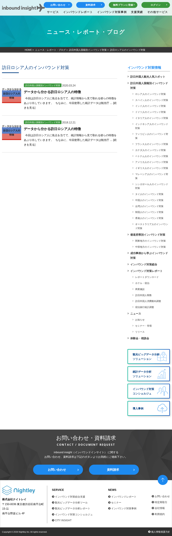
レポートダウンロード (147, 277)
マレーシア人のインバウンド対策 (151, 176)
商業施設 (140, 289)
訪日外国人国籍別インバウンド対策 (88, 50)
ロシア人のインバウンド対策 (150, 94)
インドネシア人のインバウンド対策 (151, 126)
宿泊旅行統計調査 (144, 307)
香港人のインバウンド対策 (149, 218)
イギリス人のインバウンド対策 (151, 168)
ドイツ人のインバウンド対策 (150, 112)
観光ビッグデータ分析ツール (71, 502)
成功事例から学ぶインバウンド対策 (149, 255)
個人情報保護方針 (160, 531)
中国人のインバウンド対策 (149, 200)
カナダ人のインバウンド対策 (150, 150)
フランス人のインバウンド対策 (151, 144)
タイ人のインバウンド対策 (149, 194)
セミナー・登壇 (143, 325)
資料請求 (90, 5)
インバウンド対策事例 (112, 12)
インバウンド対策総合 (143, 264)
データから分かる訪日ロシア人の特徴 (52, 92)
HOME (28, 50)
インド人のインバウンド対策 (150, 106)
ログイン (156, 5)
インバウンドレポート (78, 12)
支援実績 (137, 12)
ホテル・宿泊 (142, 283)
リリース (140, 331)
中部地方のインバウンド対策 (150, 246)
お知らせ (140, 319)
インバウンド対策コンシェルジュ (74, 514)
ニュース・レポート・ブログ (50, 50)
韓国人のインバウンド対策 (149, 212)
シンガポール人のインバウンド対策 (151, 186)
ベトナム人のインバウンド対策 (151, 156)
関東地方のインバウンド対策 (150, 240)
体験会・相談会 (139, 338)
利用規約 (160, 514)
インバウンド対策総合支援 (70, 496)
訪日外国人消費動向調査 (148, 301)
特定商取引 (161, 502)
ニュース (135, 313)
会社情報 (160, 508)
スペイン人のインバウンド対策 (151, 100)
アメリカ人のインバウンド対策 (151, 162)
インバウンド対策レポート (146, 271)
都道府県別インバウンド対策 (147, 234)
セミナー (116, 502)
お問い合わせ (57, 5)
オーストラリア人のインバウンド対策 (151, 226)
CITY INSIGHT (63, 520)
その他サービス (157, 12)
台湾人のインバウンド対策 (149, 206)
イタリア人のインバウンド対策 (151, 118)
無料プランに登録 (123, 5)
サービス (53, 12)
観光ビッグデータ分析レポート (72, 508)
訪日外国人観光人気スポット (147, 76)
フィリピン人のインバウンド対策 (151, 136)
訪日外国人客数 (143, 295)
